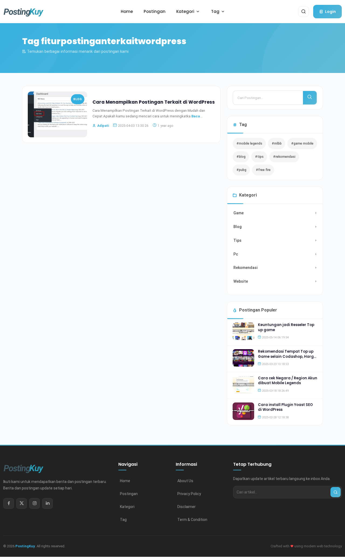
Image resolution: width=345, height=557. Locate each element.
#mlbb (277, 143)
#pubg (241, 170)
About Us (185, 481)
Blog (77, 99)
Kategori (127, 507)
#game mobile (302, 143)
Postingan (129, 494)
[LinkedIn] (47, 503)
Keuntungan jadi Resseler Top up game (286, 327)
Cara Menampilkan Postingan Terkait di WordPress (153, 102)
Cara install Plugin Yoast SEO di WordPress (285, 407)
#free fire (263, 170)
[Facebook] (8, 503)
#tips (259, 157)
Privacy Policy (189, 494)
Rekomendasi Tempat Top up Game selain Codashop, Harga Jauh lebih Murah (287, 356)
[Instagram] (34, 503)
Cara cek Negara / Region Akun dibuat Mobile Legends (287, 381)
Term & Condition (192, 519)
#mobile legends (249, 143)
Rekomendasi (245, 267)
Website (240, 281)
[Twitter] (21, 503)
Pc (235, 254)
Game (238, 213)
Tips (237, 240)
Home (125, 481)
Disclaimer (186, 507)
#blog (241, 157)
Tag (123, 519)
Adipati (103, 126)
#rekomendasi (284, 157)
